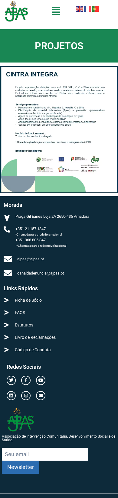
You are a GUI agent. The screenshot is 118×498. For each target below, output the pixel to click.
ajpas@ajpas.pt (30, 259)
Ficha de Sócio (28, 300)
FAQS (20, 312)
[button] (55, 11)
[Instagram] (26, 395)
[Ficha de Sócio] (6, 300)
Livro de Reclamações (35, 337)
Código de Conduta (33, 349)
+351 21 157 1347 (30, 229)
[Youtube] (40, 380)
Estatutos (24, 325)
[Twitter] (11, 380)
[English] (80, 9)
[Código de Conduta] (6, 349)
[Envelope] (40, 395)
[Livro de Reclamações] (6, 337)
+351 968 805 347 (30, 240)
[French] (88, 9)
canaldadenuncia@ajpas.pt (40, 273)
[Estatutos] (6, 325)
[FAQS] (6, 312)
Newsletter (20, 467)
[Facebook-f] (26, 380)
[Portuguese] (96, 9)
